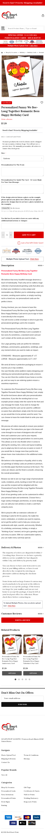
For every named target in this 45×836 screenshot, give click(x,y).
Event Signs (5, 802)
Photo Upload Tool (8, 755)
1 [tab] (15, 679)
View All (4, 775)
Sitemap (27, 759)
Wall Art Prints (29, 795)
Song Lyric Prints (30, 802)
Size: (3, 153)
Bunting (4, 805)
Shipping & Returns (8, 759)
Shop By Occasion (7, 787)
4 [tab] (26, 679)
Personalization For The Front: (13, 165)
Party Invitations (7, 795)
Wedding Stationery (31, 798)
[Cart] (43, 15)
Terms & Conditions (31, 755)
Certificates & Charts (31, 791)
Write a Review (6, 119)
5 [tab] (29, 679)
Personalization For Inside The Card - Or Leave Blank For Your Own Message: (21, 181)
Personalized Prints (8, 798)
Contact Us (5, 762)
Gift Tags (27, 787)
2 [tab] (19, 679)
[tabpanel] (11, 655)
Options (12, 673)
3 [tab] (22, 679)
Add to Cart (29, 235)
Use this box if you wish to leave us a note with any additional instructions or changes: (20, 219)
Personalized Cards (8, 791)
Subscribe (22, 704)
